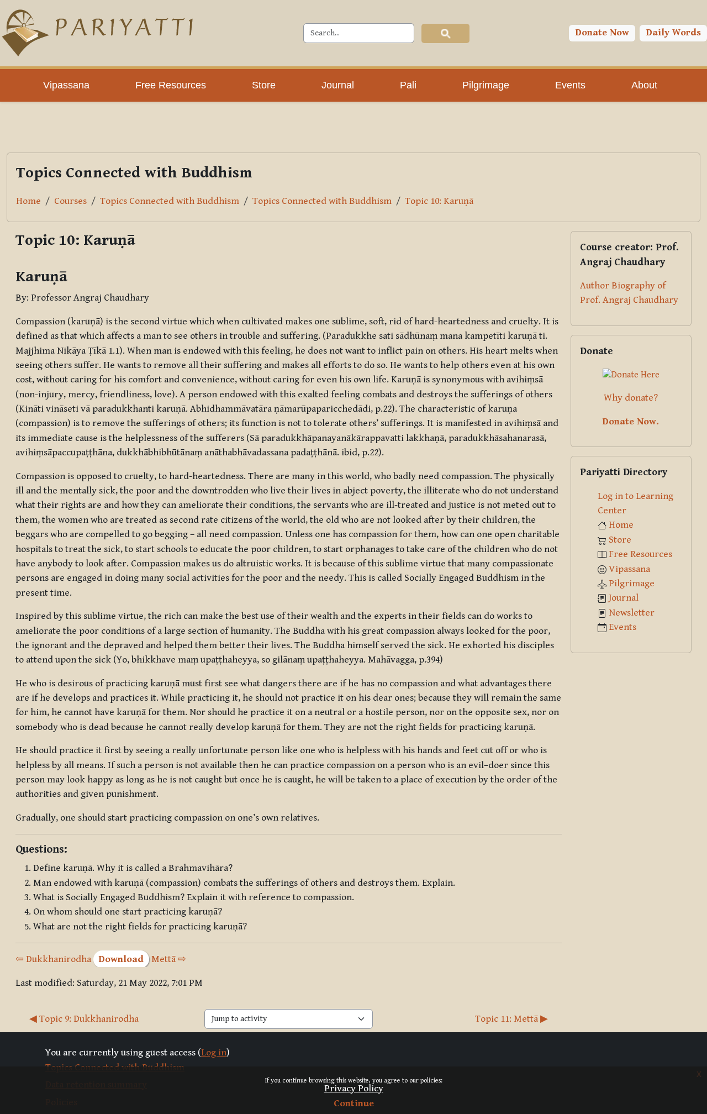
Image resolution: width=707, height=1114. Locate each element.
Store (620, 539)
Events (622, 627)
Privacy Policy (353, 1088)
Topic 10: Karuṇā (439, 201)
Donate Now (602, 32)
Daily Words (673, 32)
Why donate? (631, 397)
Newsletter (632, 612)
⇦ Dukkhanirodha (53, 959)
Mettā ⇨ (168, 959)
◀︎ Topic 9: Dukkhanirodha (84, 1018)
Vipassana (629, 569)
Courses (70, 201)
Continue (354, 1103)
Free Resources (640, 554)
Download (121, 959)
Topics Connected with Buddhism (169, 201)
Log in (213, 1052)
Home (28, 201)
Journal (624, 597)
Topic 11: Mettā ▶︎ (511, 1018)
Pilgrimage (632, 583)
